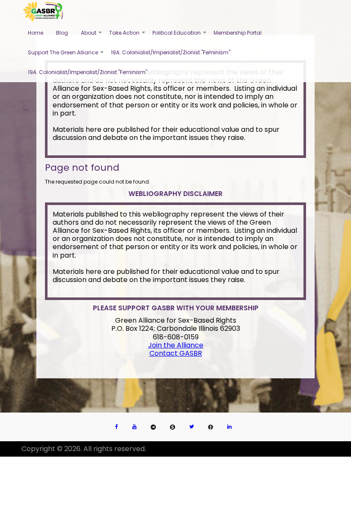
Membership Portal (238, 32)
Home (35, 32)
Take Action (127, 36)
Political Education (179, 36)
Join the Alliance (175, 345)
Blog (62, 32)
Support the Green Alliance (66, 55)
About (92, 36)
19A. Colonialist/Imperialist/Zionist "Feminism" (170, 52)
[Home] (42, 11)
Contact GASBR (175, 353)
